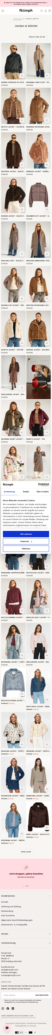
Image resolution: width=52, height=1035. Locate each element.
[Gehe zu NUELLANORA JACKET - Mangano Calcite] (38, 641)
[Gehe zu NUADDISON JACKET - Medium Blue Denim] (13, 775)
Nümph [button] (4, 933)
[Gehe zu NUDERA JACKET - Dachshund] (38, 329)
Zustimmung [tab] (9, 492)
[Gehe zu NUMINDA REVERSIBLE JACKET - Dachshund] (38, 106)
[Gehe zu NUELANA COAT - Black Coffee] (13, 239)
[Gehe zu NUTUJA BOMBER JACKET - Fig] (13, 596)
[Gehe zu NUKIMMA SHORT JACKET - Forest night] (13, 418)
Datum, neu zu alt (37, 37)
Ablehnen (26, 549)
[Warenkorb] (49, 11)
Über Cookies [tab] (43, 492)
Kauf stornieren (8, 915)
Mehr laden (26, 852)
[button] (2, 10)
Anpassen (24, 541)
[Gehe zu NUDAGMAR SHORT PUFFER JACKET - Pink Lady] (13, 462)
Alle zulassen (26, 534)
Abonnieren (42, 995)
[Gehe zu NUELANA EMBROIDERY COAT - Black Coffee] (38, 239)
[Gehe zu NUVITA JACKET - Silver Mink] (13, 106)
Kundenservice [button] (8, 895)
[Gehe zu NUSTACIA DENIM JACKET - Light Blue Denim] (13, 682)
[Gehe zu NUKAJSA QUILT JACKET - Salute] (38, 596)
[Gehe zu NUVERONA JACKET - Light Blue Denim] (13, 641)
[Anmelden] (45, 11)
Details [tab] (26, 492)
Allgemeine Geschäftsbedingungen (17, 920)
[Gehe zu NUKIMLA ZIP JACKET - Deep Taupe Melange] (13, 284)
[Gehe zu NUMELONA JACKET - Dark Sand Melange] (38, 775)
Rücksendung (7, 911)
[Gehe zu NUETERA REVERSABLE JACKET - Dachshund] (38, 284)
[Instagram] (2, 1008)
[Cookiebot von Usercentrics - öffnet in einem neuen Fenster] (38, 484)
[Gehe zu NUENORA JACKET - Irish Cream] (38, 730)
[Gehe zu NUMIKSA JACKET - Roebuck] (38, 150)
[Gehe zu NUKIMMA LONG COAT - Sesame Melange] (38, 61)
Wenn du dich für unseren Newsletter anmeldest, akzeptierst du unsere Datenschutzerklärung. (22, 1001)
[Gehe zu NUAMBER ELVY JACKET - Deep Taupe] (38, 195)
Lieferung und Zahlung (11, 906)
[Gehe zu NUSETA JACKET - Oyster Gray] (13, 329)
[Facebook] (7, 1008)
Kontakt (4, 902)
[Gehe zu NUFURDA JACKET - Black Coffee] (13, 150)
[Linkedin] (12, 1008)
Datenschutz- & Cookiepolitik (14, 924)
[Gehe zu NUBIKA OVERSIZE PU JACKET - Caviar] (13, 61)
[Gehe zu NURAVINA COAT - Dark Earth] (38, 462)
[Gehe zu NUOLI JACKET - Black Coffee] (38, 816)
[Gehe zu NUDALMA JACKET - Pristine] (13, 730)
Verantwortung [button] (8, 943)
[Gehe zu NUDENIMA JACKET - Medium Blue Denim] (13, 819)
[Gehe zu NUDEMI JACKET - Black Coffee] (13, 195)
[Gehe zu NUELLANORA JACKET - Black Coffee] (13, 373)
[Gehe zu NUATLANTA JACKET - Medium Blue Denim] (38, 685)
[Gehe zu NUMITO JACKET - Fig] (38, 418)
